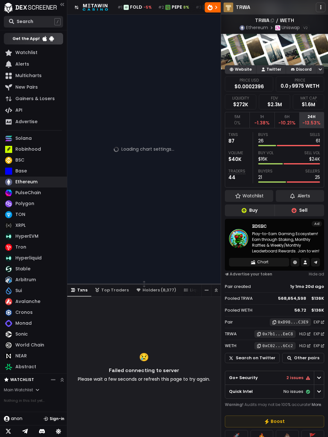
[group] (274, 421)
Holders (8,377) (159, 290)
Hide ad (316, 274)
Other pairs (306, 358)
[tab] (237, 120)
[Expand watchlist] (62, 380)
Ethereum (257, 27)
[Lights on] (58, 431)
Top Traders (115, 290)
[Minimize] (206, 290)
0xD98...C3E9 (293, 322)
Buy (253, 210)
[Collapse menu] (62, 4)
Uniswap (291, 27)
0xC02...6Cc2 (277, 345)
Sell (303, 210)
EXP (317, 322)
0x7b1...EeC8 (277, 333)
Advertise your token (251, 274)
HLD (302, 334)
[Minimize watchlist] (53, 380)
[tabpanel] (274, 157)
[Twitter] (8, 431)
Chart (262, 262)
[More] (320, 7)
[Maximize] (216, 290)
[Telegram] (25, 431)
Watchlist (22, 379)
